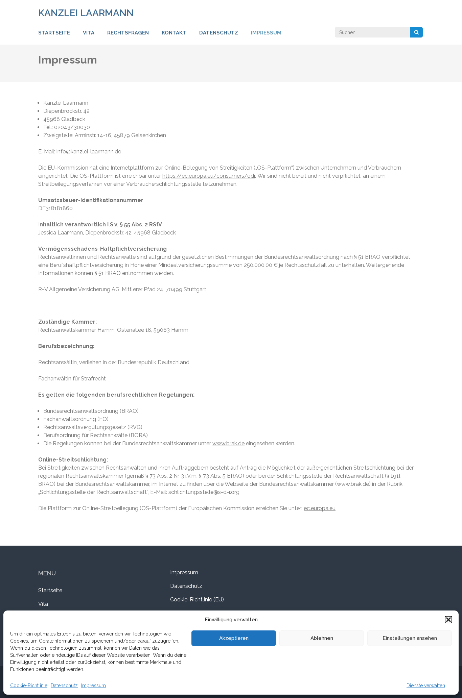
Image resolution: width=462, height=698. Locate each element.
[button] (448, 619)
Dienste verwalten (426, 685)
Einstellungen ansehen (410, 638)
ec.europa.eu (320, 508)
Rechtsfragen (128, 33)
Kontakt (174, 33)
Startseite (54, 33)
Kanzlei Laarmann (86, 13)
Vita (88, 33)
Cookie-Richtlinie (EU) (197, 599)
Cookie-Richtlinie (28, 685)
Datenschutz (64, 685)
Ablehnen (321, 638)
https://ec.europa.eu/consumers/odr (208, 176)
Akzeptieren (234, 638)
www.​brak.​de (228, 443)
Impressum (93, 685)
